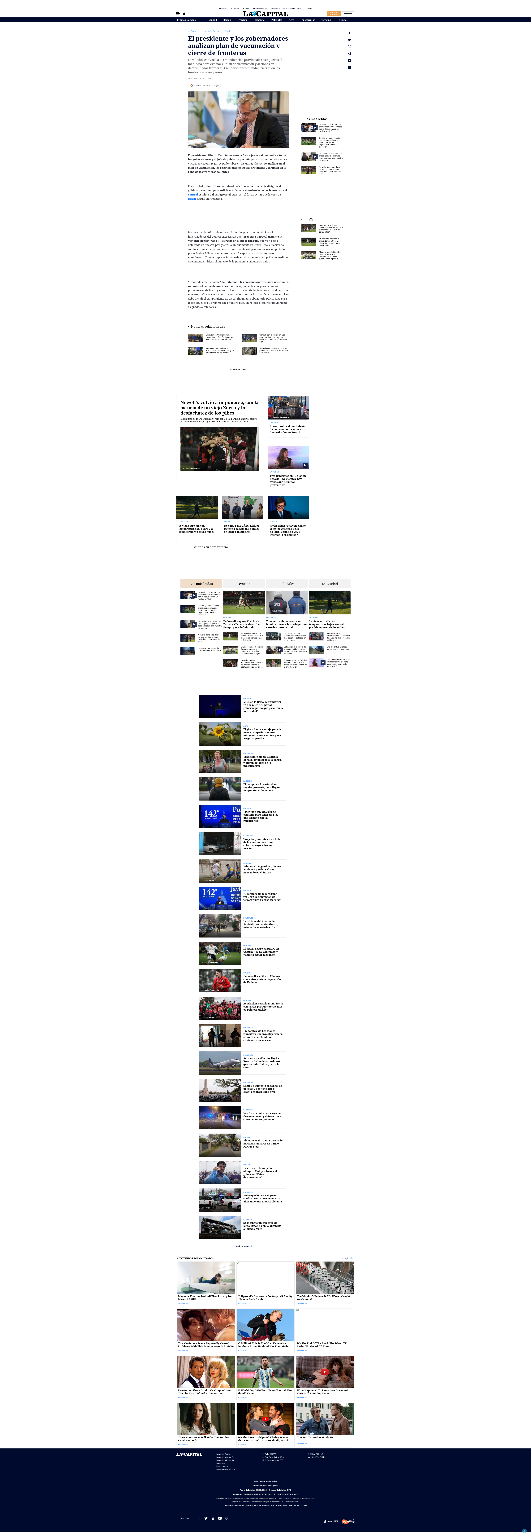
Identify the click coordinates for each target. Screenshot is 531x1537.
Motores (235, 8)
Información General (211, 31)
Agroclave (220, 1463)
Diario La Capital (223, 1454)
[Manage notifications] (524, 1531)
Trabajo (246, 8)
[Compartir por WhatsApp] (349, 47)
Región (227, 20)
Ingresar (348, 14)
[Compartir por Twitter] (349, 40)
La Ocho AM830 (269, 1454)
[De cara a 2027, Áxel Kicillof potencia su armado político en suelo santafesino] (242, 518)
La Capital (192, 31)
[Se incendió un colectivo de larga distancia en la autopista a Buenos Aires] (242, 1227)
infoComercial (222, 1466)
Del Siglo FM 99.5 (315, 1454)
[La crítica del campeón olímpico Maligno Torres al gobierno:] (242, 1172)
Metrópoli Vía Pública (225, 1469)
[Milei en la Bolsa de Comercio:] (242, 706)
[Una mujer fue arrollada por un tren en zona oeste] (201, 651)
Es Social (343, 20)
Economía (259, 20)
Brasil (227, 31)
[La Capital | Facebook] (199, 1518)
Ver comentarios (238, 370)
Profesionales (260, 8)
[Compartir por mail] (349, 67)
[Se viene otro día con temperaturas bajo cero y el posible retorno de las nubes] (197, 518)
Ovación (242, 20)
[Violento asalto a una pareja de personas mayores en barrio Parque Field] (242, 1145)
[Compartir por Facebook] (349, 33)
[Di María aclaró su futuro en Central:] (242, 953)
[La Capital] (265, 13)
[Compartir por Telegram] (349, 53)
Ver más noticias (241, 1246)
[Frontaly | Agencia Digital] (346, 1521)
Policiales (276, 20)
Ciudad (213, 20)
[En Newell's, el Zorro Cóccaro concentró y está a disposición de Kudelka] (242, 980)
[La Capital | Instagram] (213, 1518)
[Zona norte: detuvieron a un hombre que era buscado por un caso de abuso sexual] (287, 611)
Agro (291, 20)
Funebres (275, 8)
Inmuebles (222, 8)
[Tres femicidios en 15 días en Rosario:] (288, 468)
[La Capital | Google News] (227, 1518)
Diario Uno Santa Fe (225, 1457)
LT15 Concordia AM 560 (272, 1460)
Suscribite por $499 (334, 14)
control (193, 194)
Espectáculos (308, 20)
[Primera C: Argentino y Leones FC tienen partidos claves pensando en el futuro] (242, 871)
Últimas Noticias (186, 20)
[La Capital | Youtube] (220, 1518)
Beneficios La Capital (292, 8)
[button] (178, 13)
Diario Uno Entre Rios (225, 1460)
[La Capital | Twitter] (206, 1518)
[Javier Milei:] (288, 518)
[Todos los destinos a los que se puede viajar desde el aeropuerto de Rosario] (265, 351)
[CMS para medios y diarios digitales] (331, 1521)
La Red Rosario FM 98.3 (273, 1457)
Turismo (309, 8)
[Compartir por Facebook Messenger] (349, 60)
